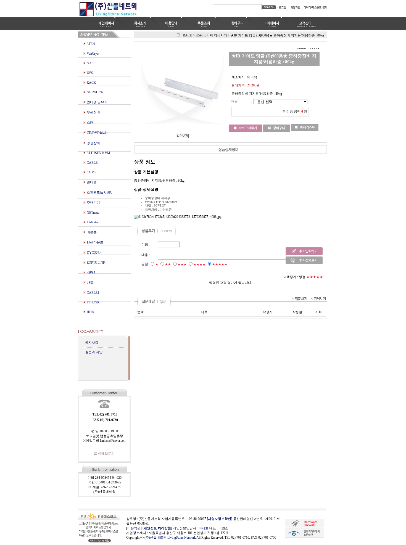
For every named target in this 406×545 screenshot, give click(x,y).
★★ (168, 264)
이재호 (204, 528)
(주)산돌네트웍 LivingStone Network (170, 537)
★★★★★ (219, 264)
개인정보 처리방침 (157, 528)
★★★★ (199, 264)
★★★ (182, 264)
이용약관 (134, 528)
